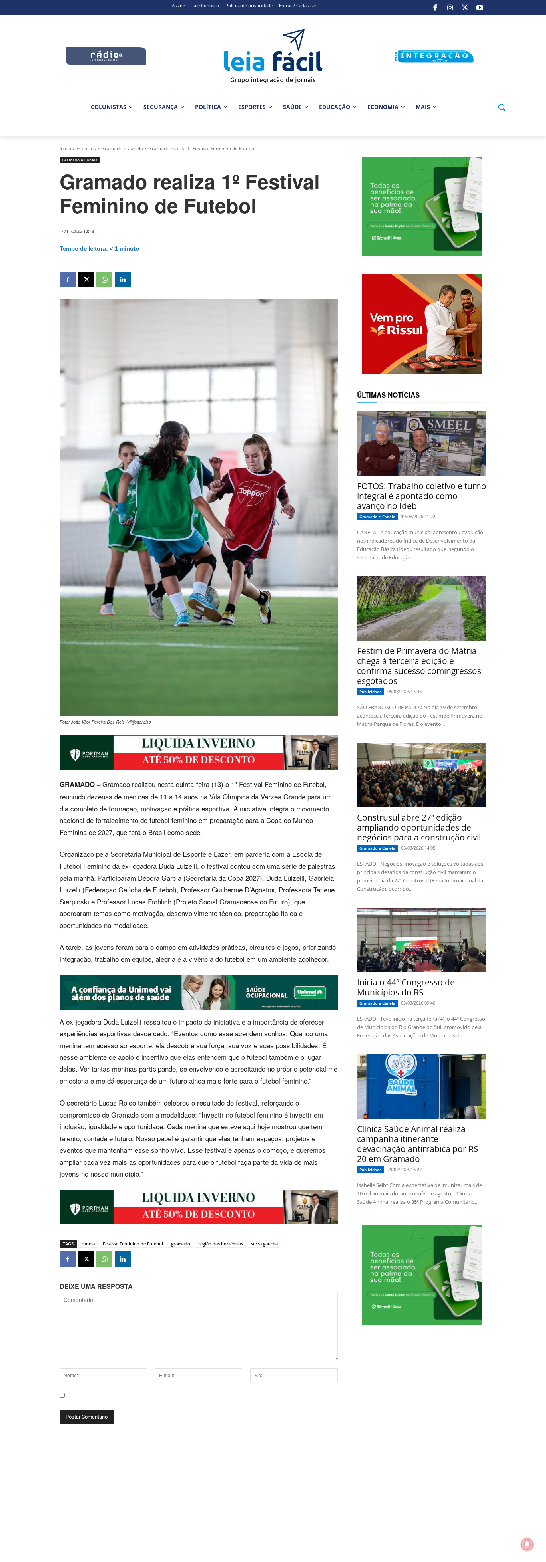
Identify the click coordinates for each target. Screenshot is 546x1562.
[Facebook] (435, 7)
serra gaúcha (264, 1244)
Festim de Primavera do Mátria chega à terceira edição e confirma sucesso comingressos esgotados (419, 665)
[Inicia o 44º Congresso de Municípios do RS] (421, 940)
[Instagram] (450, 7)
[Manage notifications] (527, 1544)
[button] (501, 107)
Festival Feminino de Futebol (133, 1244)
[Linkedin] (123, 279)
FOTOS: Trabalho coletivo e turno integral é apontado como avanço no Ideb (421, 495)
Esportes (86, 148)
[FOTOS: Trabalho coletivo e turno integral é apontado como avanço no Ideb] (421, 443)
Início (65, 148)
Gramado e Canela (122, 148)
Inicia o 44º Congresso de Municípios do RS (406, 987)
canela (88, 1244)
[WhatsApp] (104, 279)
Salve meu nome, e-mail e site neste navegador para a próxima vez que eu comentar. (178, 1402)
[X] (464, 7)
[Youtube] (480, 7)
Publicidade (370, 691)
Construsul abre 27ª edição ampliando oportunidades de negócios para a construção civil (419, 827)
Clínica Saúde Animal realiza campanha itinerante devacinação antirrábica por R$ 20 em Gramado (417, 1143)
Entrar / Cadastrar (298, 5)
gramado (180, 1244)
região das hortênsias (220, 1244)
